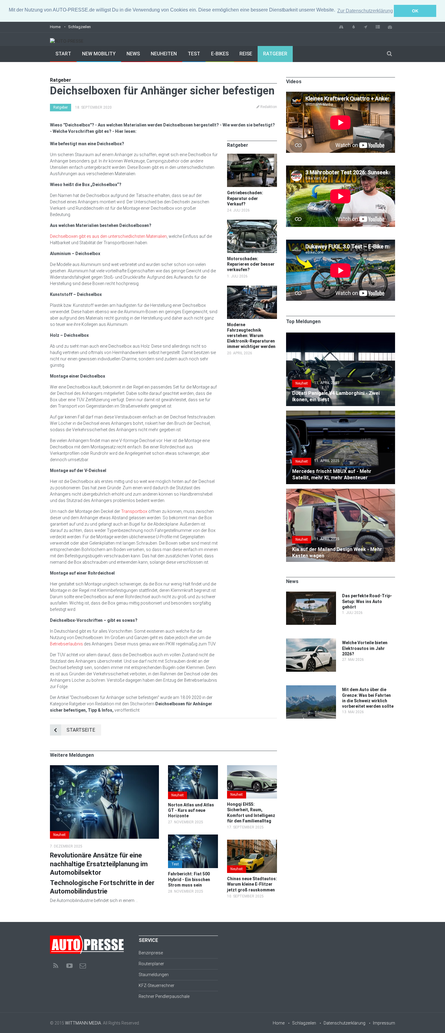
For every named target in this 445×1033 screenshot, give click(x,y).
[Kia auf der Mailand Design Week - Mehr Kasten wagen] (340, 491)
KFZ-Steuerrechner (156, 985)
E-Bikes (220, 54)
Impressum (384, 1023)
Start (63, 54)
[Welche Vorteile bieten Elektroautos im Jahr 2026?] (311, 641)
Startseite (81, 730)
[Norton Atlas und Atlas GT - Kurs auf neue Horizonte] (193, 768)
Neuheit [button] (59, 835)
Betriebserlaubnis (66, 643)
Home (55, 27)
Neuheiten (164, 54)
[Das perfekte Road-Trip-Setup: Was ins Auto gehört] (311, 594)
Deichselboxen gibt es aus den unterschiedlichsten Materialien (108, 236)
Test (194, 54)
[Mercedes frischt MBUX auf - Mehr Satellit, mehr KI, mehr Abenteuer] (340, 413)
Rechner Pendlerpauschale (164, 996)
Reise (245, 54)
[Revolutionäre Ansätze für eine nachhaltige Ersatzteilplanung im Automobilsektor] (104, 768)
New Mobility (99, 54)
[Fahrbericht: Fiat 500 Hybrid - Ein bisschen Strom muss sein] (193, 837)
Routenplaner (151, 963)
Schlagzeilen (79, 27)
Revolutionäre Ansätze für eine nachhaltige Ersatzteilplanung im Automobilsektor (99, 863)
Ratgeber (275, 54)
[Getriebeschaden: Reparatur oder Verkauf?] (252, 156)
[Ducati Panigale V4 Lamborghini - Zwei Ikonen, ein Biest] (340, 335)
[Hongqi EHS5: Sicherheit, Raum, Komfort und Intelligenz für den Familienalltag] (252, 768)
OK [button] (415, 10)
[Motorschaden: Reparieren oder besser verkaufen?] (252, 222)
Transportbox (134, 511)
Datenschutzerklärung (344, 1023)
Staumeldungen (154, 974)
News (133, 54)
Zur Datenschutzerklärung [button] (365, 10)
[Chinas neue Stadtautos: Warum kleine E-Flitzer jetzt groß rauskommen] (252, 842)
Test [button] (175, 864)
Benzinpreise (151, 952)
